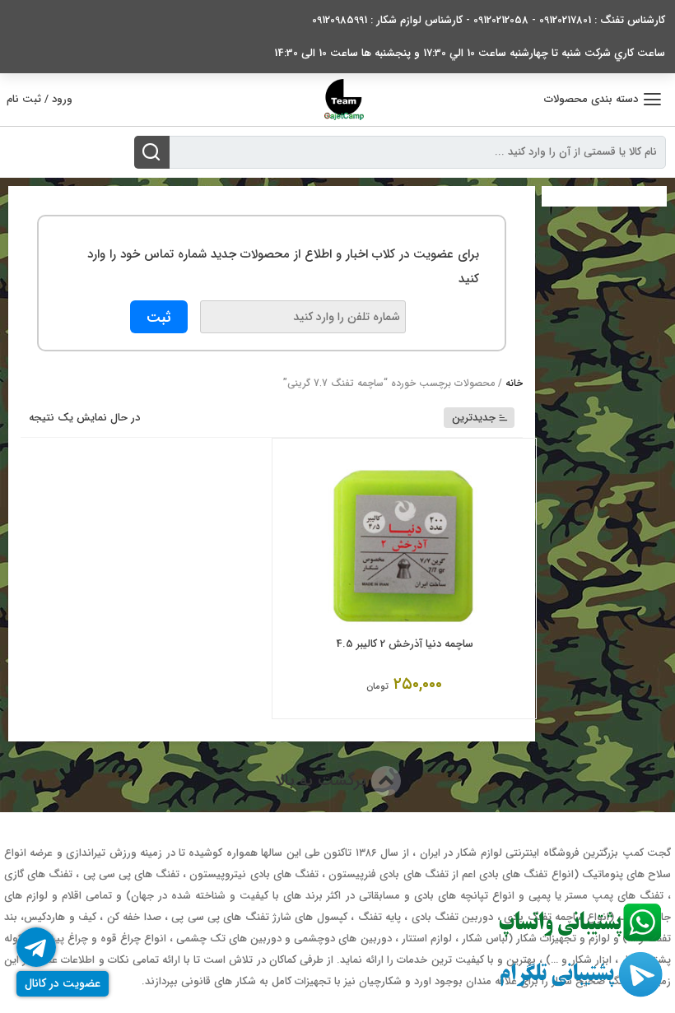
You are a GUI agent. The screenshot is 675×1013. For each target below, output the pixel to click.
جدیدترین (474, 417)
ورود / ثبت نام (39, 99)
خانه (514, 383)
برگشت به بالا (323, 780)
